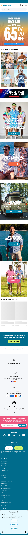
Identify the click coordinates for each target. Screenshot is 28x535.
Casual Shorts (4, 465)
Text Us (9, 448)
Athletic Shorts (4, 463)
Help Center (4, 483)
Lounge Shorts (4, 470)
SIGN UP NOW (13, 341)
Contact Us (3, 497)
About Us (3, 508)
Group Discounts (5, 490)
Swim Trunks (4, 461)
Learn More (14, 412)
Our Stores (14, 366)
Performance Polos (5, 472)
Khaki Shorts (4, 468)
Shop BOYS (13, 280)
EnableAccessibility (24, 2)
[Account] (20, 5)
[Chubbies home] (6, 5)
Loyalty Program (5, 500)
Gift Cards (3, 477)
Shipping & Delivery (6, 488)
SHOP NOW (13, 133)
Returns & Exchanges (6, 485)
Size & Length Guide (6, 495)
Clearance (3, 475)
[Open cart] (23, 5)
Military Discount (5, 492)
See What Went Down (14, 211)
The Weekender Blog (6, 502)
